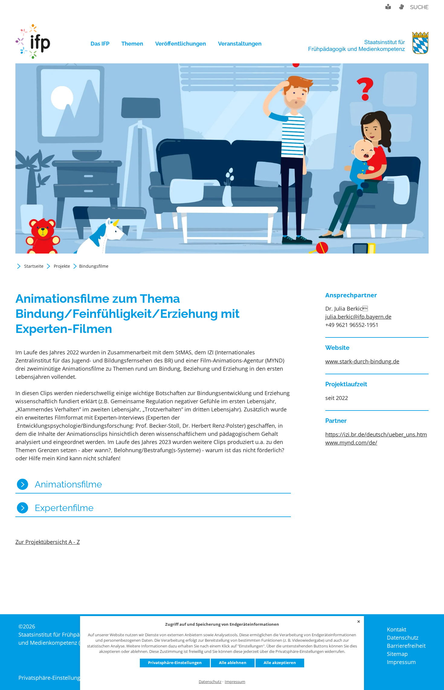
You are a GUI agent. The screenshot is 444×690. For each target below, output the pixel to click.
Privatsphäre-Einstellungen (175, 662)
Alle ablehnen (232, 662)
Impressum (235, 681)
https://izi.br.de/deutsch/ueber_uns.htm (376, 434)
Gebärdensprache (401, 6)
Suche (419, 7)
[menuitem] (103, 43)
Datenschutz (210, 681)
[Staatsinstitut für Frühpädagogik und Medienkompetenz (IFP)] (32, 43)
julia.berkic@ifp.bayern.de (358, 316)
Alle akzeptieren (280, 662)
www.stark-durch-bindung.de (362, 361)
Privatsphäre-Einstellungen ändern (62, 677)
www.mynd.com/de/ (351, 442)
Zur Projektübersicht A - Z (47, 541)
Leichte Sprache (388, 6)
